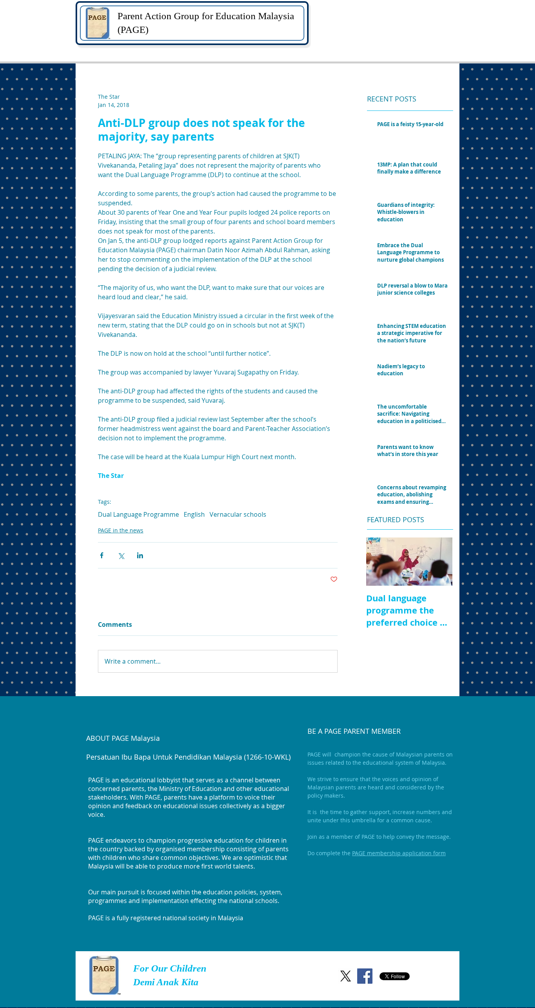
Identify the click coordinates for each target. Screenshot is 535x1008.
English (194, 514)
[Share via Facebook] (101, 555)
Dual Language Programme (138, 514)
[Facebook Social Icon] (364, 976)
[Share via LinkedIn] (140, 555)
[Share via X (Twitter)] (121, 555)
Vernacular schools (238, 514)
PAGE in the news (120, 530)
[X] (345, 976)
